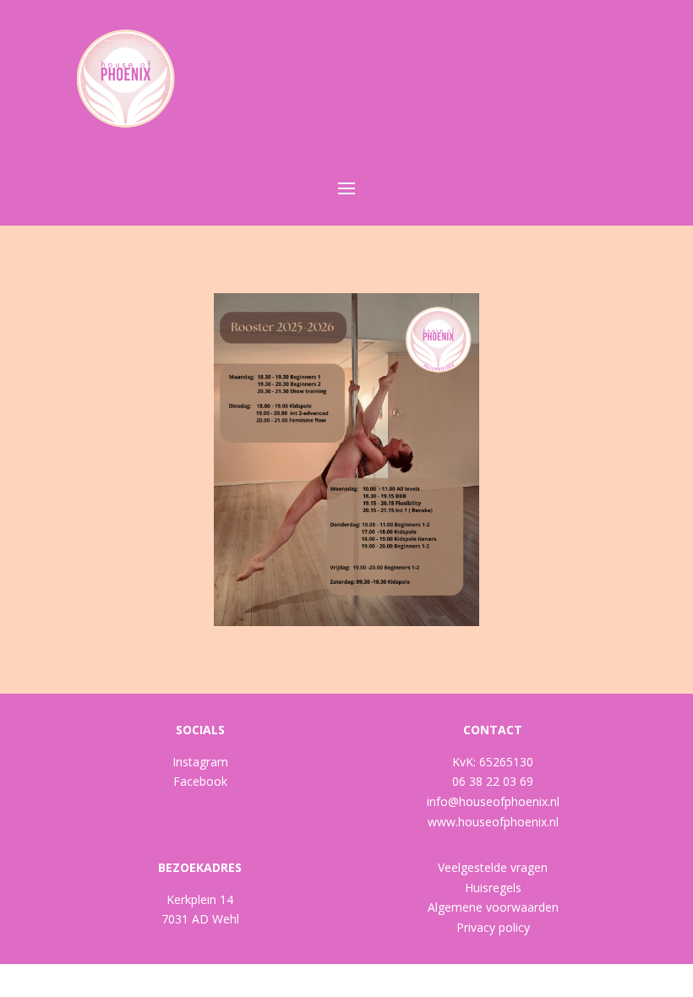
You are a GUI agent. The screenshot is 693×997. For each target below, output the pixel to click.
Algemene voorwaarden (493, 907)
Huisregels (493, 888)
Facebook (200, 781)
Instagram (200, 762)
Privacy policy (493, 927)
